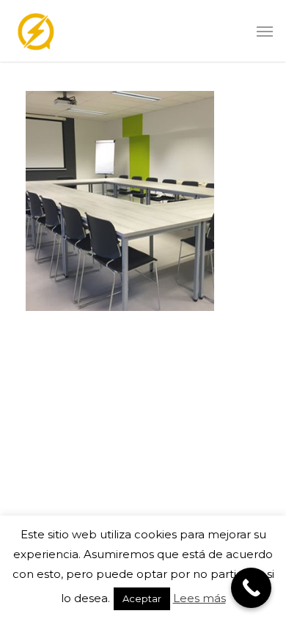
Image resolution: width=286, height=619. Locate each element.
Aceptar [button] (141, 598)
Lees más (199, 598)
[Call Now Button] (251, 588)
